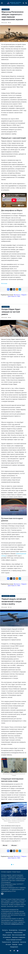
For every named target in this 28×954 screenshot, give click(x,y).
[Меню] (2, 3)
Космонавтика (5, 9)
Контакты (5, 930)
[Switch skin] (23, 3)
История (8, 944)
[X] (11, 289)
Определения (14, 947)
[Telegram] (20, 289)
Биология (23, 942)
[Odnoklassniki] (17, 289)
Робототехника (18, 932)
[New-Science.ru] (14, 3)
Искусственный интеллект (14, 939)
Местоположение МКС (18, 935)
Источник (4, 283)
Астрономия (22, 930)
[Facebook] (8, 289)
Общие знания (7, 935)
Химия (20, 944)
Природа (14, 944)
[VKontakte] (14, 289)
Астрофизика (7, 937)
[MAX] (17, 951)
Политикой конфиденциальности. (14, 924)
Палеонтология (6, 942)
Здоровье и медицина (18, 937)
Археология (15, 942)
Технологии (9, 932)
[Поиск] (26, 3)
